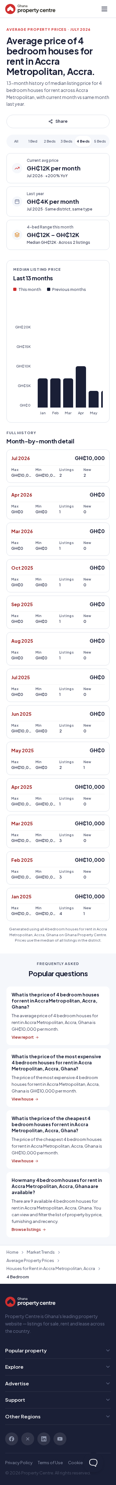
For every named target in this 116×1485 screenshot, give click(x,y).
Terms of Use (50, 1462)
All (16, 141)
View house (23, 1099)
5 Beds (100, 141)
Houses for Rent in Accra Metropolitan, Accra (50, 1268)
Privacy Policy (19, 1462)
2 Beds (50, 141)
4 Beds (83, 141)
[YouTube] (59, 1438)
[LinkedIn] (43, 1438)
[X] (27, 1438)
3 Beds (66, 141)
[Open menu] (104, 9)
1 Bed (32, 141)
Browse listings (26, 1229)
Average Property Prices (30, 1260)
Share (61, 121)
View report (23, 1037)
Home (12, 1252)
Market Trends (41, 1252)
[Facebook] (11, 1438)
